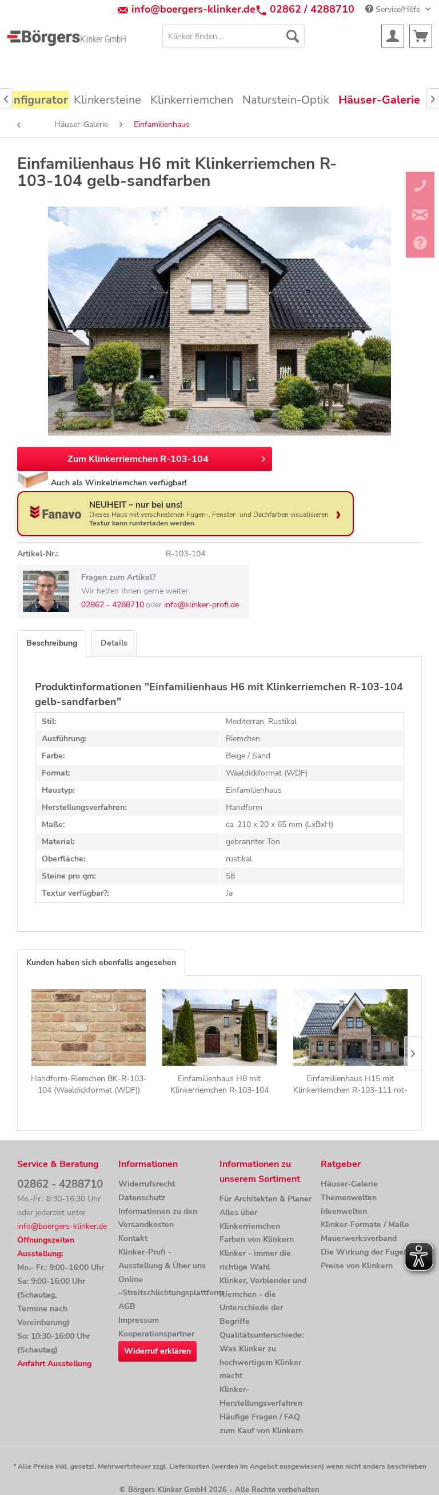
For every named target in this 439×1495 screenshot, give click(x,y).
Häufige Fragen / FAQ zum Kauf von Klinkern (261, 1423)
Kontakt (132, 1238)
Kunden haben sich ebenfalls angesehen (101, 962)
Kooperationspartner (156, 1333)
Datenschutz (141, 1197)
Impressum (138, 1320)
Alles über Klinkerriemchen (250, 1219)
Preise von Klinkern (357, 1265)
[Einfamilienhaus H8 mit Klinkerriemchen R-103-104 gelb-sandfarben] (220, 1027)
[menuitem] (233, 36)
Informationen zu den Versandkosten (157, 1218)
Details (114, 643)
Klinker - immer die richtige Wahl (255, 1260)
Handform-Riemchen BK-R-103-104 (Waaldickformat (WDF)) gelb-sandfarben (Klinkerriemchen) (89, 1084)
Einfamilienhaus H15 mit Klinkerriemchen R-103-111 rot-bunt (350, 1084)
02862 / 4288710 (312, 9)
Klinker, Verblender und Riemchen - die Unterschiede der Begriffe (263, 1301)
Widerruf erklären (157, 1351)
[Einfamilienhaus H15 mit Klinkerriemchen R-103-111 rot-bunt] (350, 1027)
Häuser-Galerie (349, 1183)
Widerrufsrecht (146, 1183)
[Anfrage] (420, 36)
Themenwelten (349, 1197)
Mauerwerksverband (359, 1238)
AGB (126, 1306)
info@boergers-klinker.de (193, 9)
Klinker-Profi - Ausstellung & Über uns (162, 1259)
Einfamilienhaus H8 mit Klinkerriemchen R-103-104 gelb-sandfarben (219, 1084)
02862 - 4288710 (112, 604)
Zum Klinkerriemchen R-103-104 (138, 459)
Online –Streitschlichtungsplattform (166, 1286)
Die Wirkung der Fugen (364, 1252)
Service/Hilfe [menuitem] (397, 9)
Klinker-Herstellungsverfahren (261, 1396)
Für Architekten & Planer (266, 1198)
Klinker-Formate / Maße (365, 1224)
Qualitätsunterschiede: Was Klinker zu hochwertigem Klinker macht (262, 1355)
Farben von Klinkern (257, 1239)
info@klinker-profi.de (201, 604)
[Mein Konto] (392, 36)
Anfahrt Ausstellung (54, 1363)
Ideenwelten (344, 1211)
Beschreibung (51, 643)
